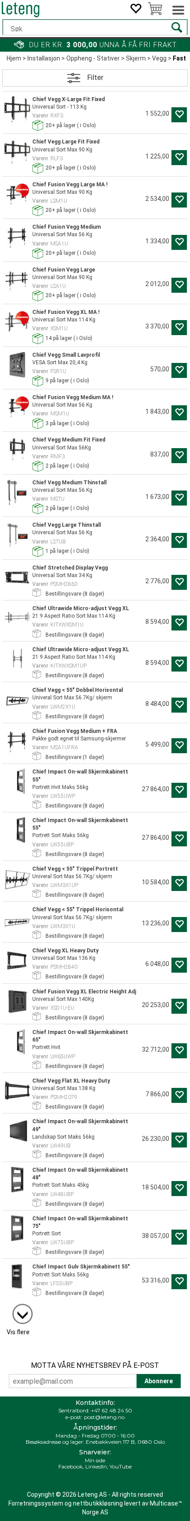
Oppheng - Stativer (93, 58)
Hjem (14, 58)
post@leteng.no (104, 1417)
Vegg (159, 58)
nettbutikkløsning (98, 1503)
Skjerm (136, 58)
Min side (95, 1460)
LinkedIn (96, 1466)
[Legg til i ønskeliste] (179, 114)
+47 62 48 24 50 (111, 1410)
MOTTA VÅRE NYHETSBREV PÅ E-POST (95, 1365)
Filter (95, 77)
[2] (18, 1309)
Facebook (70, 1466)
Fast (179, 58)
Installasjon (43, 58)
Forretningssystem (35, 1503)
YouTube (121, 1466)
